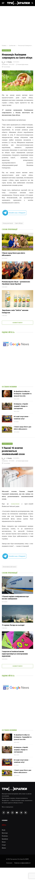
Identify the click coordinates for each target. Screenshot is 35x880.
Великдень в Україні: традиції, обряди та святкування (21, 406)
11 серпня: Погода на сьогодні (13, 625)
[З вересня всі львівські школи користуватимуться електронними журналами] (17, 640)
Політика (5, 836)
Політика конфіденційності (22, 863)
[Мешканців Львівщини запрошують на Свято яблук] (17, 80)
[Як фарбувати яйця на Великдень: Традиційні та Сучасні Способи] (7, 393)
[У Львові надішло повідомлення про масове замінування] (17, 585)
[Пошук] (32, 3)
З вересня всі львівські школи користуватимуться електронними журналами (15, 653)
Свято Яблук (19, 223)
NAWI (27, 859)
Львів (3, 830)
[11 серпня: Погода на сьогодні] (17, 613)
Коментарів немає (23, 64)
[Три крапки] (18, 3)
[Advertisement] (17, 25)
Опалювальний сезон (9, 566)
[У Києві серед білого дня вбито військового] (17, 241)
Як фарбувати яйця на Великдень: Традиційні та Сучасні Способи (22, 393)
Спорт (4, 845)
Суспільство (6, 50)
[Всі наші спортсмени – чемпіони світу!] (7, 418)
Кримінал (5, 839)
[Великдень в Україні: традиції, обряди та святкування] (7, 406)
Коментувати (17, 322)
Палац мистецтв (8, 223)
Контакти (9, 863)
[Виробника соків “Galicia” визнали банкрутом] (17, 299)
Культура (5, 833)
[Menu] (3, 3)
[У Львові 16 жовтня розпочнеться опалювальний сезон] (17, 477)
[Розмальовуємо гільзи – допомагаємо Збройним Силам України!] (17, 270)
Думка (4, 848)
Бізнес (4, 842)
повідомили (15, 504)
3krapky (9, 62)
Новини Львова (7, 443)
